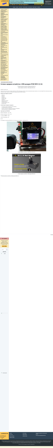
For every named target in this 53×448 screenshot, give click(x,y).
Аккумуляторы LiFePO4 (4, 39)
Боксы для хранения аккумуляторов (4, 60)
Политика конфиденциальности (41, 435)
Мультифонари (3, 31)
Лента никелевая (3, 69)
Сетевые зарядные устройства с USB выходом (3, 21)
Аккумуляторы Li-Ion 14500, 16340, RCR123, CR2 (4, 51)
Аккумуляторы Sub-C (4, 37)
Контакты (38, 7)
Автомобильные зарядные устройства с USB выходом (4, 24)
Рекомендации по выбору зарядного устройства (3, 17)
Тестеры (2, 74)
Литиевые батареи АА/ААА (4, 54)
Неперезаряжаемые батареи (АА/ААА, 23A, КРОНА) (4, 58)
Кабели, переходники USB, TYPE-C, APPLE (4, 79)
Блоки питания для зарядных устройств (4, 28)
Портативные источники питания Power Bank (4, 73)
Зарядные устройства (4, 9)
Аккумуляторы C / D (3, 36)
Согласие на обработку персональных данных (41, 433)
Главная (14, 7)
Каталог (17, 7)
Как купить (20, 7)
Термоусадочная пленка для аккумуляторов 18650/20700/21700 (4, 68)
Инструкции (30, 7)
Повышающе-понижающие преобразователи (3, 77)
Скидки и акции (11, 437)
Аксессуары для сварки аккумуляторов (4, 66)
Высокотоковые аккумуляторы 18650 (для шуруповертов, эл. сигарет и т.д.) (4, 43)
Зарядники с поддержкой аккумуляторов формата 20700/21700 (4, 14)
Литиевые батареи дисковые (3, 56)
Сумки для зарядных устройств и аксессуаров (4, 30)
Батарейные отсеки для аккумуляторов (4, 62)
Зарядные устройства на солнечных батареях (4, 19)
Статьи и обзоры (25, 7)
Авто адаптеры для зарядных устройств (4, 26)
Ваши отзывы (35, 7)
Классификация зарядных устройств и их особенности (4, 11)
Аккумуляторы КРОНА (4, 38)
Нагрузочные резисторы (4, 75)
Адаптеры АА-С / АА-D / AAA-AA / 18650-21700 (4, 64)
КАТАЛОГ (10, 433)
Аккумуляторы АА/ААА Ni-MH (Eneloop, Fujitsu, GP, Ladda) (4, 33)
